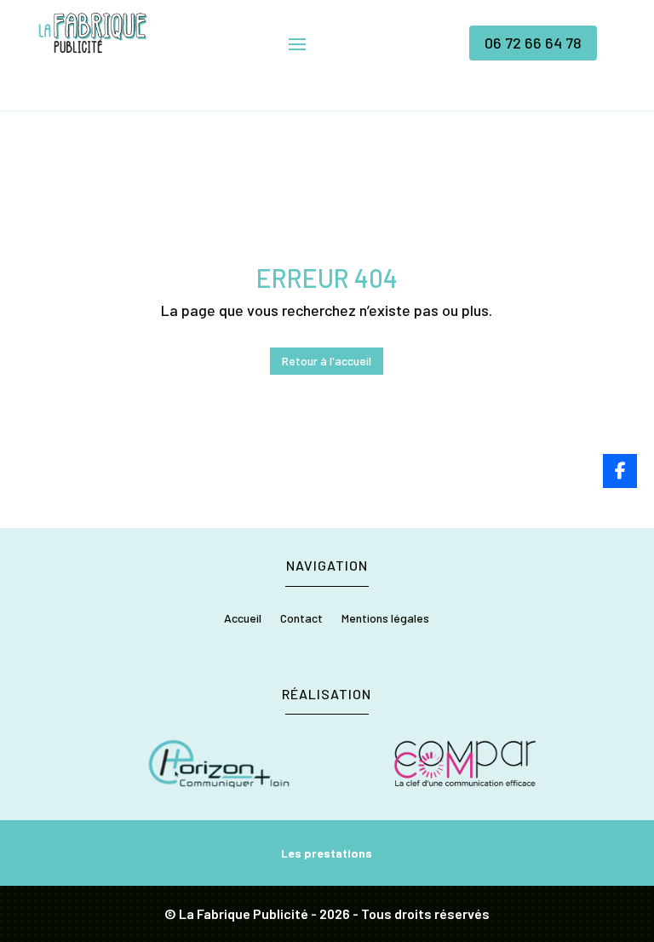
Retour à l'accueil (326, 360)
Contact (301, 618)
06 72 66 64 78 (533, 42)
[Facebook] (620, 471)
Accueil (242, 618)
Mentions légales (385, 618)
